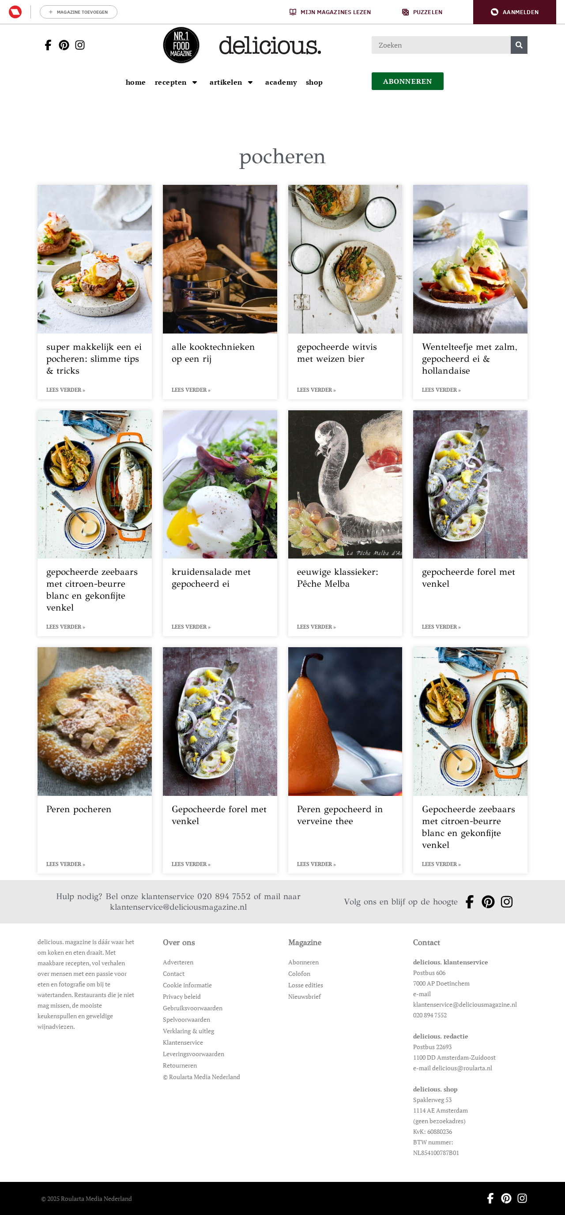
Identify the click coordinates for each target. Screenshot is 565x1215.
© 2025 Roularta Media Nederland (86, 1198)
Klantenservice (183, 1042)
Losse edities (305, 985)
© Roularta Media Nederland (201, 1076)
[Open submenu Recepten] (194, 82)
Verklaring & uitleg (188, 1031)
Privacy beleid (182, 996)
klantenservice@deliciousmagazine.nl (178, 907)
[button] (514, 12)
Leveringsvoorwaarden (193, 1054)
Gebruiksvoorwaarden (192, 1008)
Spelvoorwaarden (186, 1019)
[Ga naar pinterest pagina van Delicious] (61, 45)
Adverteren (178, 962)
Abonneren (303, 962)
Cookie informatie (187, 985)
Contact (174, 973)
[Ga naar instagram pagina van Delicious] (77, 45)
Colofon (299, 973)
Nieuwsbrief (304, 996)
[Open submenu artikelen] (250, 82)
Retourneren (180, 1065)
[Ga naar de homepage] (181, 45)
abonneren (408, 81)
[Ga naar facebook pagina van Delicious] (45, 45)
